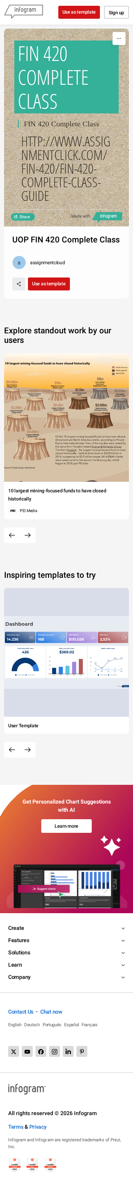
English (14, 1024)
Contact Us (20, 1012)
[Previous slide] (11, 535)
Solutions (19, 952)
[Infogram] (23, 12)
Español (71, 1024)
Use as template (79, 12)
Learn (15, 965)
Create (16, 928)
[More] (119, 38)
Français (90, 1024)
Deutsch (32, 1024)
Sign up (116, 12)
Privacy (38, 1127)
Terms (16, 1127)
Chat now (51, 1012)
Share (24, 217)
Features (18, 940)
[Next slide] (27, 535)
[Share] (18, 283)
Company (19, 977)
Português (52, 1024)
